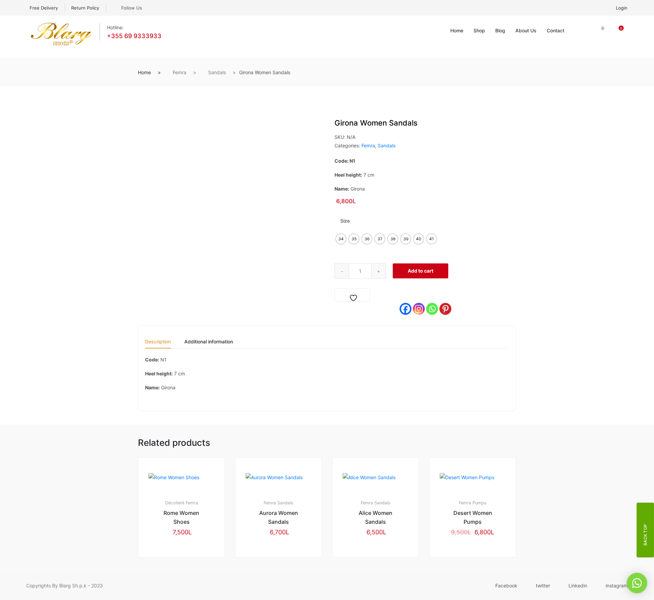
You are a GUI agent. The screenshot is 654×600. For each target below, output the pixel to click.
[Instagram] (419, 309)
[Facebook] (405, 309)
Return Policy (85, 8)
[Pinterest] (445, 309)
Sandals (217, 72)
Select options (184, 580)
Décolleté (174, 502)
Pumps (479, 502)
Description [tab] (158, 341)
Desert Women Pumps (472, 517)
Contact (555, 30)
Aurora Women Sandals (278, 517)
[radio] (341, 239)
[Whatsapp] (432, 309)
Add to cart (420, 271)
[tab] (158, 343)
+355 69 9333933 (134, 35)
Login (621, 8)
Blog (500, 30)
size (345, 221)
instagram (617, 585)
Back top (645, 534)
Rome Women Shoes (181, 517)
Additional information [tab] (208, 341)
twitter (543, 585)
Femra (179, 72)
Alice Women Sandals (375, 517)
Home (456, 30)
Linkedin (578, 585)
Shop (479, 30)
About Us (525, 30)
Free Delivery (44, 8)
